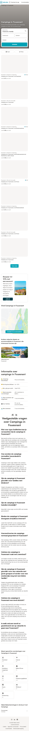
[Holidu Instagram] (11, 719)
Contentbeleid (8, 728)
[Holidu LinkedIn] (14, 719)
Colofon (4, 726)
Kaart (8, 51)
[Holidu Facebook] (17, 719)
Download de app (15, 2)
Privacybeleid (23, 726)
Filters (22, 51)
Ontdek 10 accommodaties (14, 331)
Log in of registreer (7, 299)
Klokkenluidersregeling (18, 728)
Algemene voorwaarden (13, 726)
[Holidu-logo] (4, 2)
